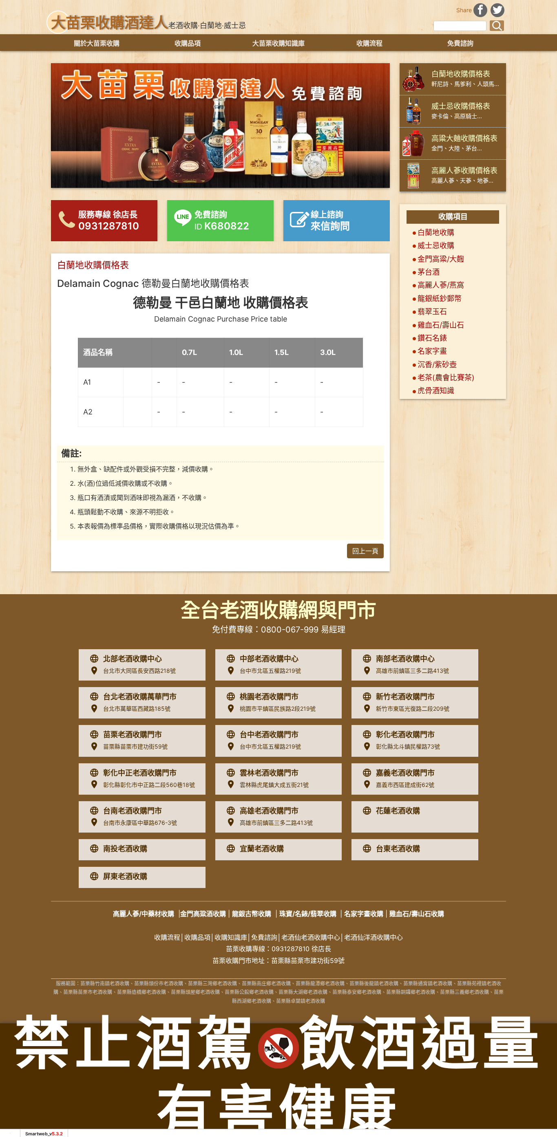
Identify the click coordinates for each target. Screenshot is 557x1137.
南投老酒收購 (125, 848)
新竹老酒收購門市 (405, 696)
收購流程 (369, 43)
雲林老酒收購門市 (269, 773)
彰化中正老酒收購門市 (140, 773)
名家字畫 (432, 351)
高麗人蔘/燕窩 (441, 285)
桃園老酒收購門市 (269, 696)
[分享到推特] (497, 9)
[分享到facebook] (480, 9)
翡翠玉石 (432, 311)
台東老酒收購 (398, 848)
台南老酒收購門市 (132, 810)
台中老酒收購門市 (269, 734)
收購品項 (188, 43)
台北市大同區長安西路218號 (139, 670)
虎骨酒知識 (436, 390)
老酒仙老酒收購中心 (310, 937)
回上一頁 (365, 551)
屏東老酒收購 (125, 876)
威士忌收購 (436, 245)
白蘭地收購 (436, 232)
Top (533, 1096)
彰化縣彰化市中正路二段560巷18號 (149, 784)
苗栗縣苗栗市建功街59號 (135, 746)
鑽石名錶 (432, 338)
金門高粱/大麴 (441, 259)
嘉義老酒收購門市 (405, 773)
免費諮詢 (460, 43)
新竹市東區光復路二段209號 (412, 708)
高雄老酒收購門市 (269, 810)
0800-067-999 (289, 630)
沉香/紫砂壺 (437, 364)
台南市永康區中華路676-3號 (140, 822)
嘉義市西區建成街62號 (405, 784)
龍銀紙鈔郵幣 (440, 298)
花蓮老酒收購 (398, 810)
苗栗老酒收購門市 (132, 734)
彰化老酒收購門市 (405, 734)
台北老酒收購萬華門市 (140, 696)
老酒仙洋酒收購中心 (373, 937)
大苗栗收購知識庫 (278, 43)
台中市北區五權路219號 (270, 670)
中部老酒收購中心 (269, 658)
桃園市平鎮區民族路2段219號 (278, 708)
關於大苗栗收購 (96, 43)
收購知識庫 (230, 937)
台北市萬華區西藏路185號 (136, 708)
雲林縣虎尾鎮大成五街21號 (274, 784)
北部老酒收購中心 (132, 658)
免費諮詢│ (266, 937)
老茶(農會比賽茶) (446, 377)
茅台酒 (429, 272)
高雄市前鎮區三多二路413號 (412, 670)
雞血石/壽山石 (441, 325)
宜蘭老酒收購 (262, 848)
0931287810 (290, 949)
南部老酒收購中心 (405, 658)
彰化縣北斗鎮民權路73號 (408, 746)
